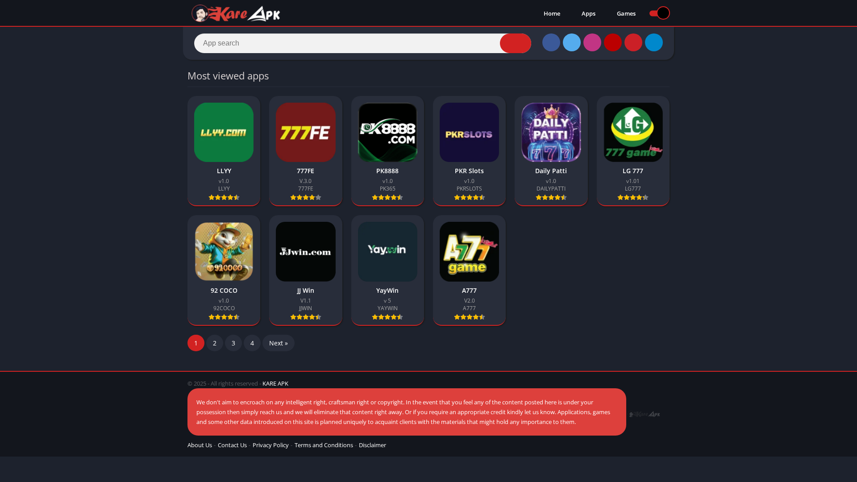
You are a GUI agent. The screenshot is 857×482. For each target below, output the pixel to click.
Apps (587, 13)
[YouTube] (613, 42)
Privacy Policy (271, 445)
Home (551, 13)
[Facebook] (551, 42)
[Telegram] (654, 42)
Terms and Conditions (324, 445)
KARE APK (275, 383)
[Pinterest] (633, 42)
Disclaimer (372, 445)
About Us (199, 445)
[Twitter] (572, 42)
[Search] (515, 43)
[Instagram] (592, 42)
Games (626, 13)
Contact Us (232, 445)
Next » (278, 343)
